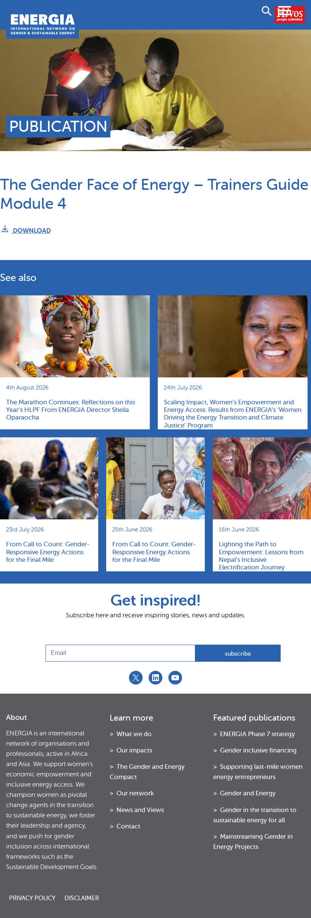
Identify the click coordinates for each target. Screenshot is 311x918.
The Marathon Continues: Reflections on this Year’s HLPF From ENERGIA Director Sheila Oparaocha (70, 410)
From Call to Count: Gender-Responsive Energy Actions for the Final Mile (48, 552)
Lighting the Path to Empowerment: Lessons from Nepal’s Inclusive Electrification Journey (261, 556)
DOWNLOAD (31, 230)
